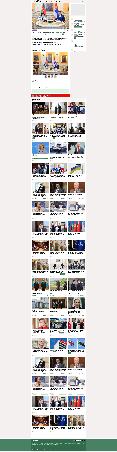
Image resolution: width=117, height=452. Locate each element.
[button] (67, 53)
